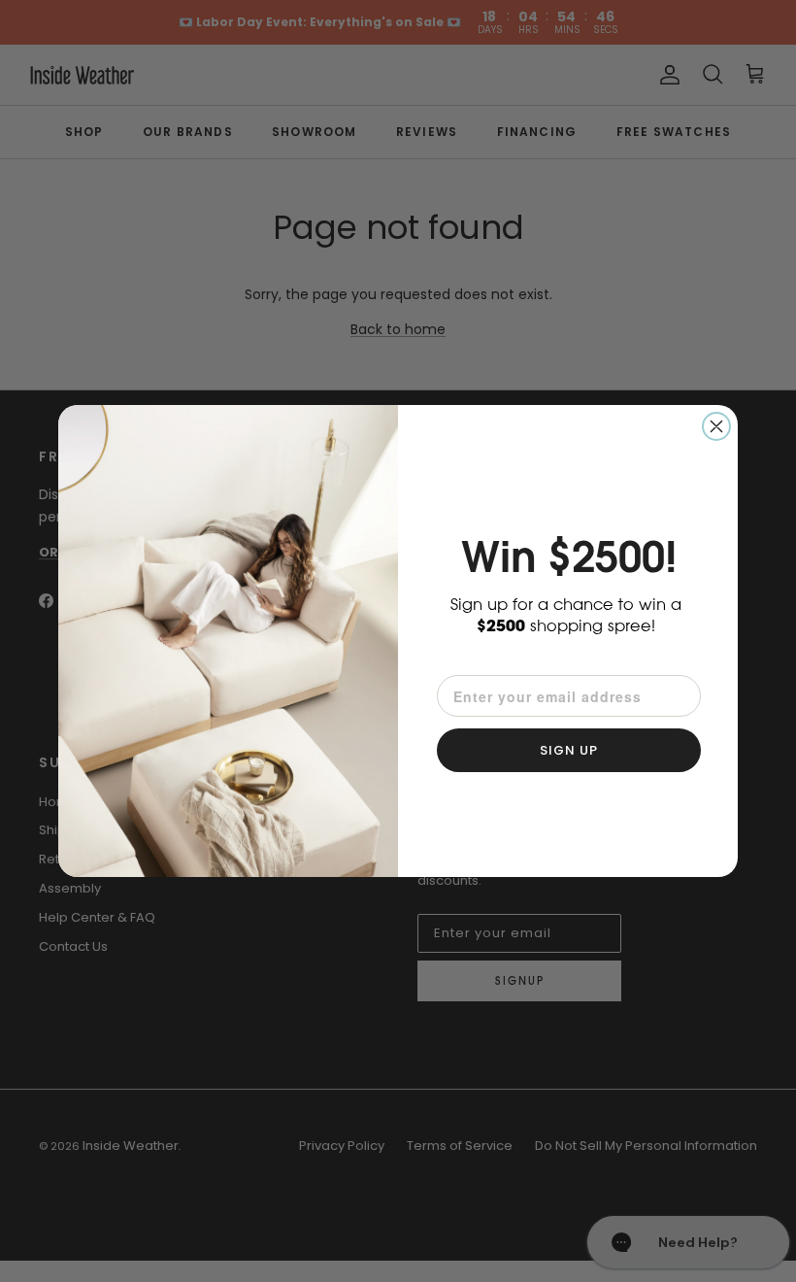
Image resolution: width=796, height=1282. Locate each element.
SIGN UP (569, 750)
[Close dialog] (716, 426)
